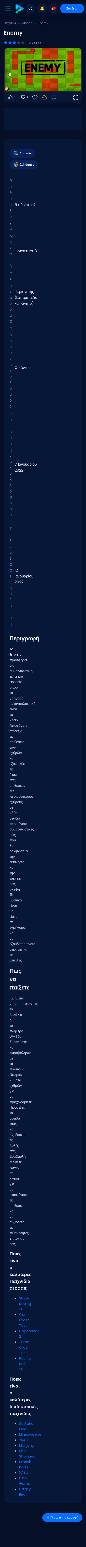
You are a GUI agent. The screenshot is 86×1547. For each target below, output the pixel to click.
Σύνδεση (72, 8)
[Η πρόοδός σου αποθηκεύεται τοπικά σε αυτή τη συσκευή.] (44, 97)
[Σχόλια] (54, 97)
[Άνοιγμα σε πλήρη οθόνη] (75, 97)
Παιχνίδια (10, 23)
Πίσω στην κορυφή (64, 1517)
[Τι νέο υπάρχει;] (42, 8)
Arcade (27, 23)
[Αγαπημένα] (53, 8)
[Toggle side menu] (6, 9)
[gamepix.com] (19, 8)
